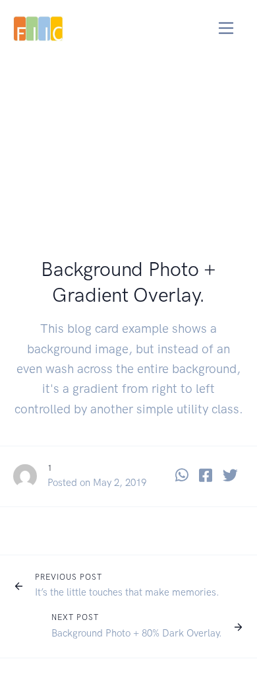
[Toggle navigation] (226, 28)
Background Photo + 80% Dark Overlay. (136, 633)
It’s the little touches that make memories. (127, 592)
